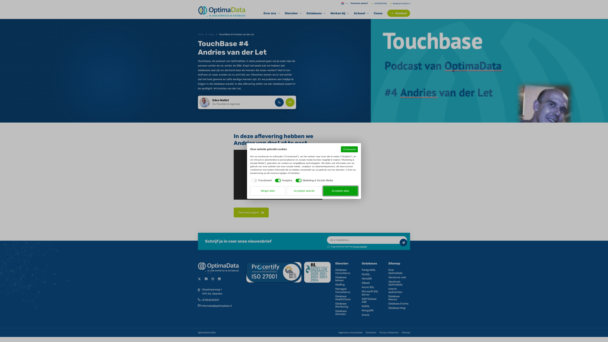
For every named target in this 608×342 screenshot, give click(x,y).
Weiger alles (268, 191)
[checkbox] (261, 180)
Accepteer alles (340, 191)
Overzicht (351, 149)
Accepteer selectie (304, 191)
